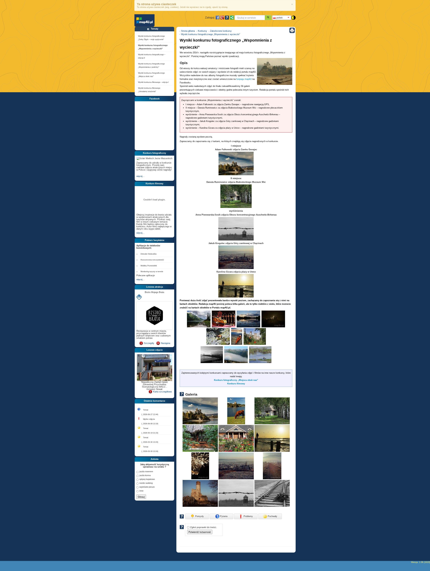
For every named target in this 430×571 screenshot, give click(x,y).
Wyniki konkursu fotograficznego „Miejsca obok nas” (151, 74)
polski (279, 17)
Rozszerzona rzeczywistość (152, 260)
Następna (165, 343)
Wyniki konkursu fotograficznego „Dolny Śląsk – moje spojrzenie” (151, 37)
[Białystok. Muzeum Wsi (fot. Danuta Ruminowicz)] (272, 411)
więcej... (140, 176)
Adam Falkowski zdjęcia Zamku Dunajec (236, 149)
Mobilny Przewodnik (149, 266)
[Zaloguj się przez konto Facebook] (218, 18)
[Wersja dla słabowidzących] (293, 17)
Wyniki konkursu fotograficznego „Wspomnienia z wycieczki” (153, 47)
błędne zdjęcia (149, 419)
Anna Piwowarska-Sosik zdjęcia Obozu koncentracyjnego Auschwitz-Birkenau (236, 214)
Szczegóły (149, 343)
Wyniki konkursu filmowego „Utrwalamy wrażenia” (149, 89)
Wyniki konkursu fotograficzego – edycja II (151, 56)
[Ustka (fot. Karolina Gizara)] (272, 438)
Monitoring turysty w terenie (152, 271)
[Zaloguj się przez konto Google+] (222, 18)
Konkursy (202, 31)
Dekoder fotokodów (149, 254)
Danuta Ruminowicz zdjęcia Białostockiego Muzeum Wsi (236, 182)
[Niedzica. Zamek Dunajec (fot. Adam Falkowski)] (274, 71)
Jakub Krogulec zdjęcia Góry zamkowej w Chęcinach (236, 243)
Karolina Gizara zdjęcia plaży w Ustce (236, 271)
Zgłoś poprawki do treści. (203, 527)
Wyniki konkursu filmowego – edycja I (153, 82)
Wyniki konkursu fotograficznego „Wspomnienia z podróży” (151, 65)
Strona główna (188, 31)
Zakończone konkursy (221, 31)
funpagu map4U (244, 79)
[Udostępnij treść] (232, 18)
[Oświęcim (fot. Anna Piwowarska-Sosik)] (236, 493)
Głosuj (141, 496)
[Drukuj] (292, 30)
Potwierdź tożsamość (199, 532)
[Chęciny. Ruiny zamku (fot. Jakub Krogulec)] (236, 466)
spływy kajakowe (147, 479)
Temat (145, 410)
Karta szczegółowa (162, 391)
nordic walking (146, 483)
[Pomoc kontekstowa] (227, 18)
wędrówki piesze (147, 487)
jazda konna (145, 475)
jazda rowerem (146, 471)
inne (141, 491)
